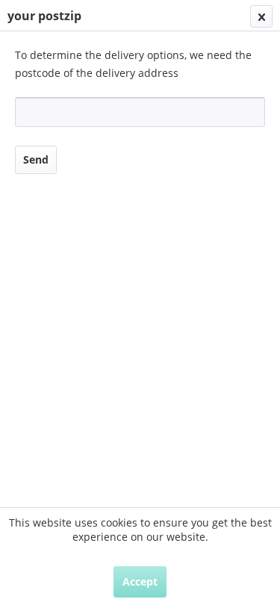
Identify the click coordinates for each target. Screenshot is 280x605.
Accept (140, 581)
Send (36, 159)
